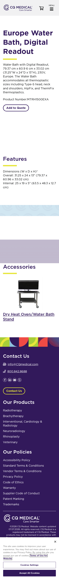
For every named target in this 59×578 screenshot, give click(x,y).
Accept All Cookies (29, 573)
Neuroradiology (14, 431)
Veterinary (10, 442)
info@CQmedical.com (23, 364)
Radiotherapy (12, 410)
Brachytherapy (13, 416)
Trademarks (11, 504)
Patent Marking (13, 498)
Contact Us (14, 391)
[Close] (55, 541)
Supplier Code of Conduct (21, 493)
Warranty (9, 487)
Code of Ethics (13, 482)
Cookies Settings (29, 565)
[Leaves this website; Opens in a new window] (5, 380)
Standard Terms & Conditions (23, 465)
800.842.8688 (17, 371)
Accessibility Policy (16, 460)
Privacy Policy (13, 476)
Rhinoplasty (11, 436)
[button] (51, 7)
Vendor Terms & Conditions (22, 471)
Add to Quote (16, 107)
